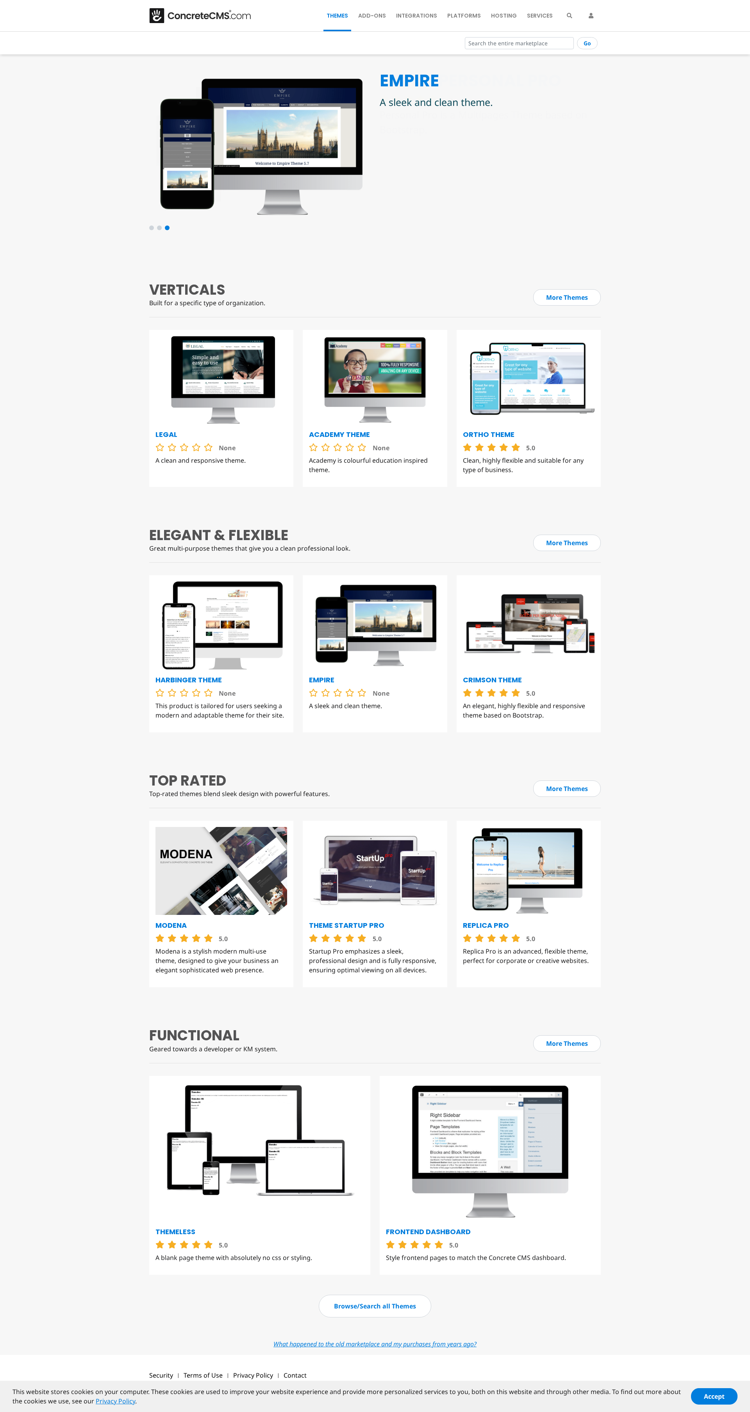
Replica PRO (486, 925)
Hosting (504, 16)
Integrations (416, 16)
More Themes (567, 297)
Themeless (175, 1232)
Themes (337, 16)
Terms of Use (203, 1375)
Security (161, 1375)
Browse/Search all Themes (375, 1306)
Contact (295, 1375)
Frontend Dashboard (428, 1232)
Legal (166, 434)
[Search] (569, 16)
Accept (714, 1396)
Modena (171, 925)
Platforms (464, 16)
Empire (321, 680)
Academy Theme (339, 434)
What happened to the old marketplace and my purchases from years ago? (375, 1344)
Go (587, 43)
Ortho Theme (488, 434)
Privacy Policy (253, 1375)
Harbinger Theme (188, 680)
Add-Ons (372, 16)
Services (540, 16)
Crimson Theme (492, 680)
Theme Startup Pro (346, 925)
